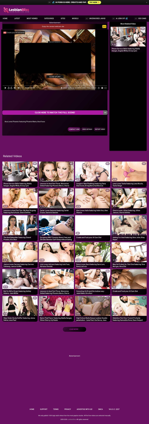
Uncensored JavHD (95, 18)
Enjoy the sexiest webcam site (53, 26)
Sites (63, 18)
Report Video (100, 129)
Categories (49, 18)
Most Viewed (32, 18)
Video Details (87, 129)
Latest (17, 18)
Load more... (74, 329)
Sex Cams (140, 18)
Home (5, 18)
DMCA (100, 409)
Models (75, 18)
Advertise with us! (84, 409)
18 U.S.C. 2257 (114, 409)
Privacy (67, 409)
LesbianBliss (72, 419)
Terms (56, 409)
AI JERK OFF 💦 (120, 18)
